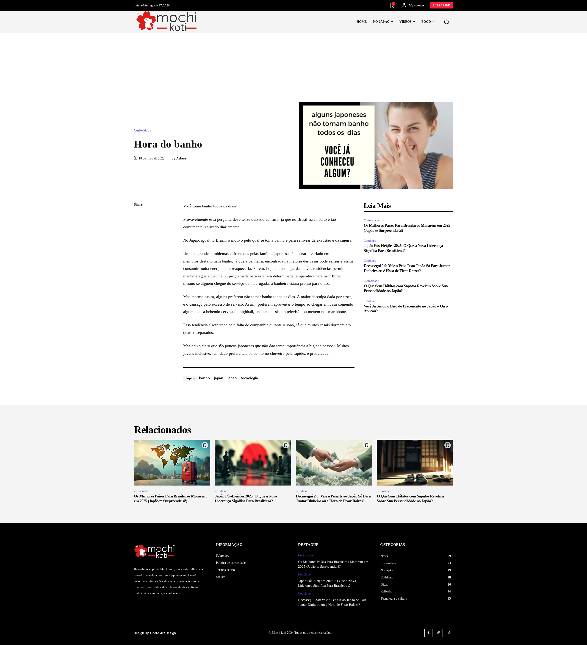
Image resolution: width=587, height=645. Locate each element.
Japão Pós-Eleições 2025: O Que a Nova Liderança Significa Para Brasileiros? (246, 498)
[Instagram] (439, 633)
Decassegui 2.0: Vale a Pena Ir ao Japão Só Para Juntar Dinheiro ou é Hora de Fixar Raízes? (333, 498)
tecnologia (249, 378)
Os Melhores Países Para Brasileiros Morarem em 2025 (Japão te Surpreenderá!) (170, 498)
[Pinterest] (138, 237)
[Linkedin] (138, 258)
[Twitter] (138, 226)
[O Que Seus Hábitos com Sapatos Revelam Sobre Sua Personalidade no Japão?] (415, 463)
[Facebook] (138, 215)
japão (232, 378)
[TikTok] (449, 633)
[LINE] (138, 280)
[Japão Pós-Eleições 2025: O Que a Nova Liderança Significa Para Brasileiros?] (253, 463)
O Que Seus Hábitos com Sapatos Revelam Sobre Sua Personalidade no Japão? (410, 498)
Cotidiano (370, 240)
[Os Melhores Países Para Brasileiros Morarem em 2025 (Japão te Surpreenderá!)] (172, 463)
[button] (446, 22)
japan (218, 378)
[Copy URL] (138, 291)
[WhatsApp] (138, 248)
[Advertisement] (293, 67)
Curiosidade (142, 130)
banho (204, 378)
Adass (181, 158)
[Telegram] (138, 269)
